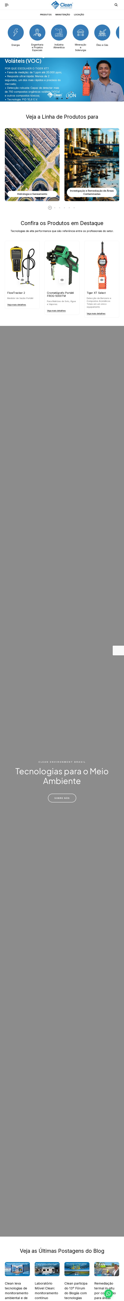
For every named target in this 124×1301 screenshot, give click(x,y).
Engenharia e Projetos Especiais (37, 47)
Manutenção (62, 14)
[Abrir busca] (116, 4)
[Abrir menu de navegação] (7, 5)
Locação (79, 14)
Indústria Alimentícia (59, 46)
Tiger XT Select (96, 292)
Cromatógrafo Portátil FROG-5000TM (60, 294)
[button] (57, 98)
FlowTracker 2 (16, 292)
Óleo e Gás (102, 45)
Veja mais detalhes (16, 304)
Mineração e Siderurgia (80, 47)
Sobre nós (62, 798)
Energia (16, 45)
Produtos (46, 14)
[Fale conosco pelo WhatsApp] (108, 1293)
